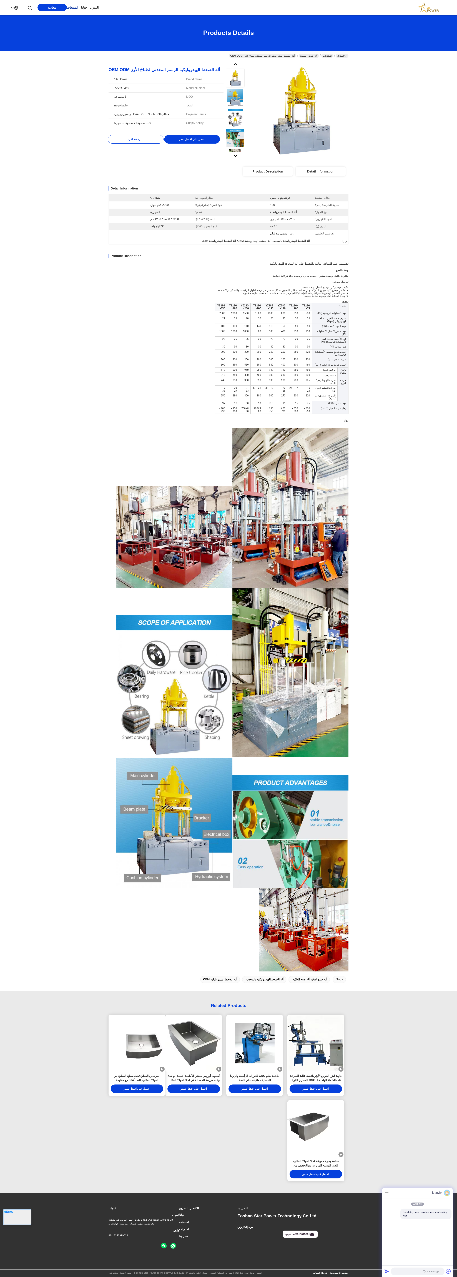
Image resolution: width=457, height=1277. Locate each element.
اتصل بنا (184, 1236)
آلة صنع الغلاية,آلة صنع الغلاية (310, 979)
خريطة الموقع (320, 1272)
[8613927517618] (173, 1246)
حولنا (84, 7)
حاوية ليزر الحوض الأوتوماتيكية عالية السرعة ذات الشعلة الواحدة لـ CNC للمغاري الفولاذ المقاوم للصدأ (316, 1078)
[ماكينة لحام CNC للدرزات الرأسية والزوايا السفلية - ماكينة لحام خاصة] (255, 1043)
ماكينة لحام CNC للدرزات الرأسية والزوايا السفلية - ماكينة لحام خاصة (254, 1078)
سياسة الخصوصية (339, 1272)
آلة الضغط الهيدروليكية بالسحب (264, 979)
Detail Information (320, 171)
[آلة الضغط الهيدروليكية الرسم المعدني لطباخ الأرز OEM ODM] (300, 109)
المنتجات (72, 7)
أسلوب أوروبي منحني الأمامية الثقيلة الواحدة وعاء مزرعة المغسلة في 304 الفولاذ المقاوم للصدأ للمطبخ (194, 1078)
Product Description (267, 171)
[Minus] (387, 1193)
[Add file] (448, 1271)
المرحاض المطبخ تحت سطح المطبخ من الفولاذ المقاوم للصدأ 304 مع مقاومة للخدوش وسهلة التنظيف (137, 1078)
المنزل (94, 7)
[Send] (387, 1271)
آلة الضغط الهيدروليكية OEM (220, 979)
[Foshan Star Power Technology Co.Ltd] (428, 7)
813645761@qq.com (297, 1234)
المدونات (184, 1229)
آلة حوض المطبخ (308, 55)
